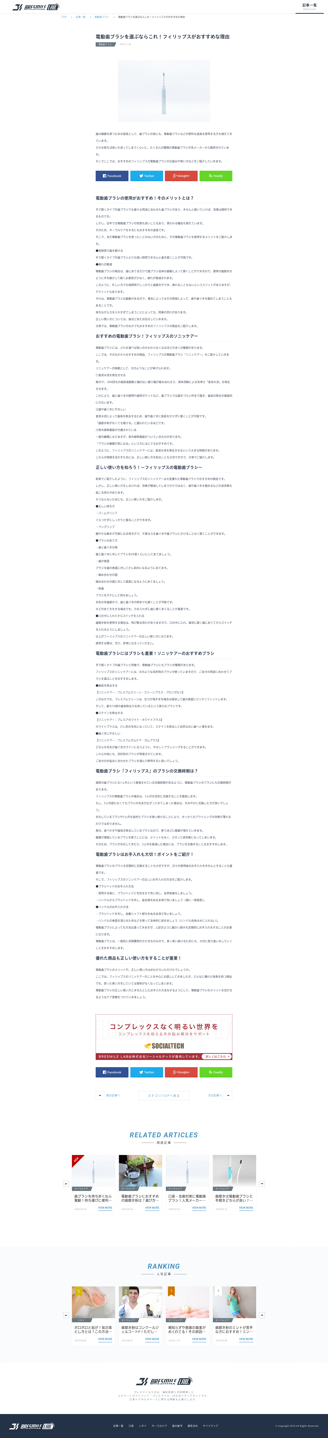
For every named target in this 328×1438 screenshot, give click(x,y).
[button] (262, 1184)
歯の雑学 (177, 1425)
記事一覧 (80, 16)
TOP (64, 16)
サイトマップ (210, 1425)
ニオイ (143, 1425)
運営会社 (193, 1425)
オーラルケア (159, 1425)
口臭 (131, 1425)
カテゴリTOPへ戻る (164, 1095)
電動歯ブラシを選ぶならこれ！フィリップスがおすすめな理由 (151, 16)
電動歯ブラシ (102, 16)
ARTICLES (309, 9)
